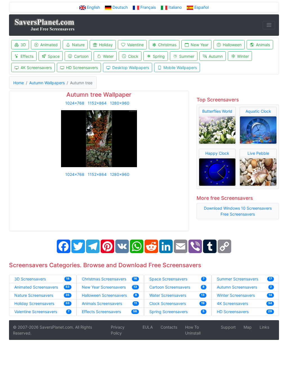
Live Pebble (258, 153)
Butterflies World (217, 111)
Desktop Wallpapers (130, 67)
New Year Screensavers (104, 287)
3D (23, 44)
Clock (133, 56)
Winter (243, 56)
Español (201, 7)
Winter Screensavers (236, 295)
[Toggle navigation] (269, 25)
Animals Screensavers (102, 303)
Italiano (175, 7)
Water (108, 56)
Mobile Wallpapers (180, 67)
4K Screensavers (36, 67)
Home (18, 82)
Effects (27, 56)
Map (248, 327)
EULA (148, 327)
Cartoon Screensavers (169, 287)
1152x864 (97, 103)
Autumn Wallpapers (47, 82)
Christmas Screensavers (104, 278)
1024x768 (74, 103)
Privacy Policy (118, 330)
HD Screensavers (82, 67)
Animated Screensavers (36, 287)
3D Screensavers (30, 278)
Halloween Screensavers (104, 295)
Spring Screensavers (168, 311)
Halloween (232, 44)
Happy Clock (217, 153)
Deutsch (120, 7)
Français (148, 7)
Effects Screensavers (101, 311)
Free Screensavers (237, 214)
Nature (78, 44)
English (93, 7)
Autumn (216, 56)
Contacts (169, 327)
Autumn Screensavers (237, 287)
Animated (49, 44)
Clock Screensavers (167, 303)
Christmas (167, 44)
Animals (263, 44)
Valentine (135, 44)
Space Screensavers (168, 278)
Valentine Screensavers (35, 311)
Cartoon (81, 56)
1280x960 (119, 103)
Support (228, 327)
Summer (186, 56)
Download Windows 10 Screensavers (238, 208)
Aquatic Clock (258, 111)
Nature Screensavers (33, 295)
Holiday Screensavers (34, 303)
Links (264, 327)
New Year (199, 44)
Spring (159, 56)
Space (54, 56)
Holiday (106, 44)
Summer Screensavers (237, 278)
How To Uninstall (193, 330)
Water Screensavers (167, 295)
